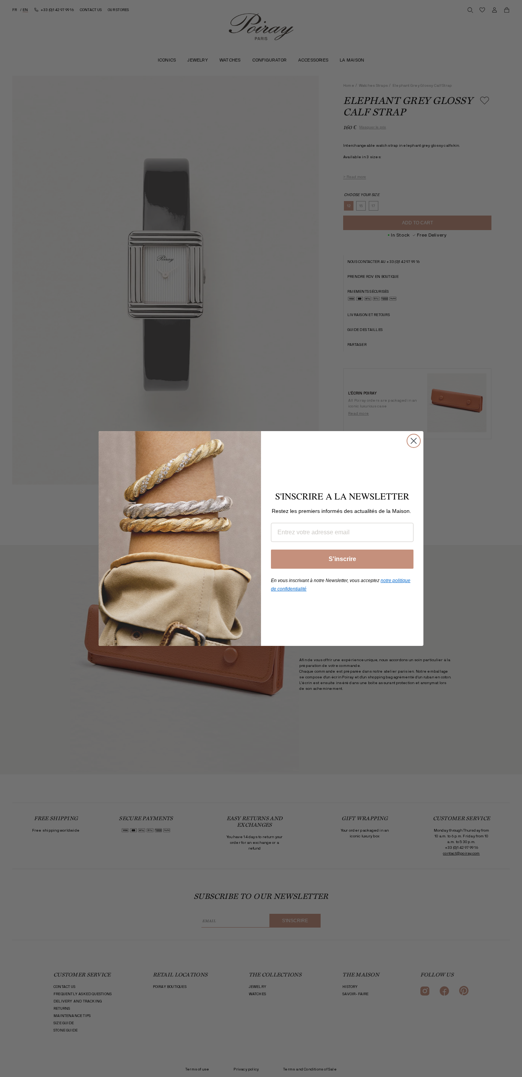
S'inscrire (342, 559)
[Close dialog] (413, 441)
